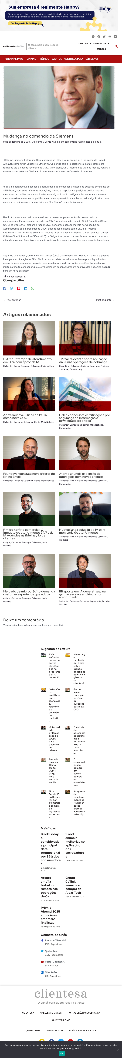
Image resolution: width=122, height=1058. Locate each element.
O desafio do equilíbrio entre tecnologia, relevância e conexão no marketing (54, 705)
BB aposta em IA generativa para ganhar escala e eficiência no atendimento (82, 594)
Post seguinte (105, 300)
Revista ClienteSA (55, 940)
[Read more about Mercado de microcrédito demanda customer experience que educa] (29, 570)
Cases (17, 366)
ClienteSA (83, 43)
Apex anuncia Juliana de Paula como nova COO (25, 416)
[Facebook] (4, 288)
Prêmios (44, 58)
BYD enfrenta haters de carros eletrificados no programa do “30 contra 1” (54, 666)
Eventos (56, 58)
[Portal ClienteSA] (42, 961)
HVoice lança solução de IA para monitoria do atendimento (82, 531)
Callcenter (99, 43)
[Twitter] (11, 288)
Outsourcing (76, 369)
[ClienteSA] (42, 972)
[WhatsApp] (32, 288)
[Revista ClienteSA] (42, 940)
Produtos (63, 540)
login (29, 625)
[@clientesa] (42, 951)
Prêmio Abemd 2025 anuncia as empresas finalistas (50, 915)
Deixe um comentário (65, 141)
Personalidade (13, 58)
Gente (47, 141)
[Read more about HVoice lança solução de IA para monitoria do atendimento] (85, 508)
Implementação (97, 601)
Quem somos (33, 1030)
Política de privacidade (82, 1030)
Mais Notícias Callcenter (95, 481)
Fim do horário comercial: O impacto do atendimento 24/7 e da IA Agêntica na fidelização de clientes (28, 534)
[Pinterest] (18, 288)
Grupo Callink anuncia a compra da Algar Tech (73, 885)
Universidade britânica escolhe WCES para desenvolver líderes (54, 739)
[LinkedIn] (25, 288)
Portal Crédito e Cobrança (84, 1013)
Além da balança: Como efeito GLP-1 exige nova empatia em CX (53, 771)
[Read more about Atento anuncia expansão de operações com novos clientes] (85, 452)
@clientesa (51, 951)
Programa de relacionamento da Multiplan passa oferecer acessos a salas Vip (79, 803)
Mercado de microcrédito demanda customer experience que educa (29, 593)
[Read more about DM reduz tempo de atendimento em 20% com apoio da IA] (29, 338)
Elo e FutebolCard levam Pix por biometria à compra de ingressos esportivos (54, 804)
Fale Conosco (55, 1030)
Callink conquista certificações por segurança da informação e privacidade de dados (84, 418)
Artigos (6, 542)
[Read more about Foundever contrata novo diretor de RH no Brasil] (29, 452)
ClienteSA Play (73, 58)
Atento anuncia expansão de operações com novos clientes (81, 475)
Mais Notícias (47, 366)
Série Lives (91, 58)
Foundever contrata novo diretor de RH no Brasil (29, 475)
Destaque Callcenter (30, 366)
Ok (61, 1053)
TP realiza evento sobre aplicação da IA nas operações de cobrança (83, 360)
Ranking (31, 58)
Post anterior (12, 300)
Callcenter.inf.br (50, 1013)
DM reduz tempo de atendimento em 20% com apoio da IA (27, 360)
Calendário (64, 366)
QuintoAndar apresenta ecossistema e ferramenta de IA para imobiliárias (79, 740)
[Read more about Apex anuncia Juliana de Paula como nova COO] (29, 394)
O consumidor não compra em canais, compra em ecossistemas (79, 772)
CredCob (101, 49)
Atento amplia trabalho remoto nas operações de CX (49, 887)
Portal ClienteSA (54, 961)
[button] (116, 46)
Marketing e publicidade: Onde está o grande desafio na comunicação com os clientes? (79, 669)
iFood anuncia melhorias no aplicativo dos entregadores (75, 845)
